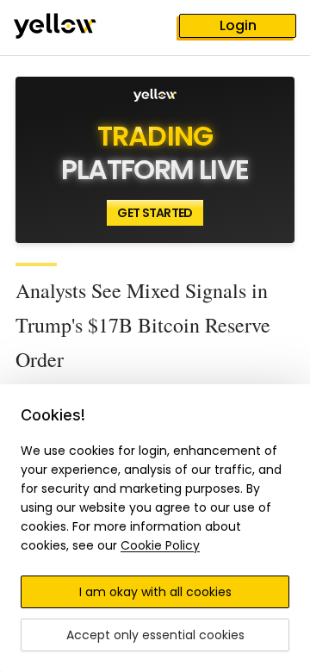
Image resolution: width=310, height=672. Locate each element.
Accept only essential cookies (155, 635)
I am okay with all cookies (155, 591)
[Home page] (69, 28)
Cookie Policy (160, 545)
